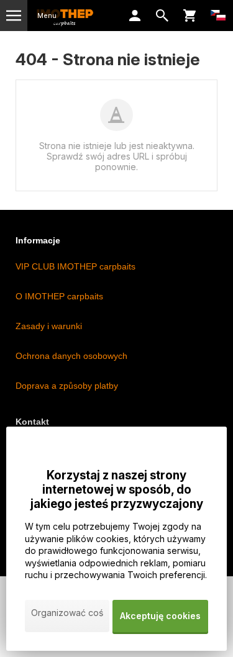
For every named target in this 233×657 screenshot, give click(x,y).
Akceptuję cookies (160, 615)
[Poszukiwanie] (162, 15)
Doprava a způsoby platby (67, 386)
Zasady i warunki (49, 326)
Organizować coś (67, 612)
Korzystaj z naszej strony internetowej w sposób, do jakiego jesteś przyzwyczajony (116, 489)
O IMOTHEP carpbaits (59, 296)
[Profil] (134, 15)
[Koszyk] (189, 15)
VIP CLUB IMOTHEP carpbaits (75, 266)
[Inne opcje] (218, 15)
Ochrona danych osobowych (71, 356)
